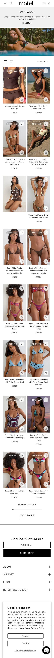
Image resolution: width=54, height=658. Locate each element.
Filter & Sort (40, 62)
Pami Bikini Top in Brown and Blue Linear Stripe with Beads (14, 162)
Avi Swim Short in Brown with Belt (14, 107)
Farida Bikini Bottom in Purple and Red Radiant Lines (39, 326)
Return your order (15, 589)
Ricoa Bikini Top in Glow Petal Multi (14, 492)
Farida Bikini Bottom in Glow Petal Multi (38, 492)
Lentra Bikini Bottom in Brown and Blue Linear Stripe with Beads (38, 162)
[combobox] (11, 3)
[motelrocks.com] (25, 3)
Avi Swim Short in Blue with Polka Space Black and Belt (38, 382)
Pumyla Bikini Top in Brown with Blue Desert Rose (38, 438)
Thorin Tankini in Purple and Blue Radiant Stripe (14, 436)
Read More (27, 23)
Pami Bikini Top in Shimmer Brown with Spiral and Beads (14, 270)
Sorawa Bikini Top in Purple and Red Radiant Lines (14, 326)
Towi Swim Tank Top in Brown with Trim (38, 107)
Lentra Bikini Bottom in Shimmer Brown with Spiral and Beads (38, 270)
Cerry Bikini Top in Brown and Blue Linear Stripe (38, 216)
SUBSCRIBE (27, 553)
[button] (21, 70)
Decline (25, 643)
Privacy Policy (37, 628)
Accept (25, 636)
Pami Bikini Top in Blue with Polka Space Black (14, 380)
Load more (27, 515)
